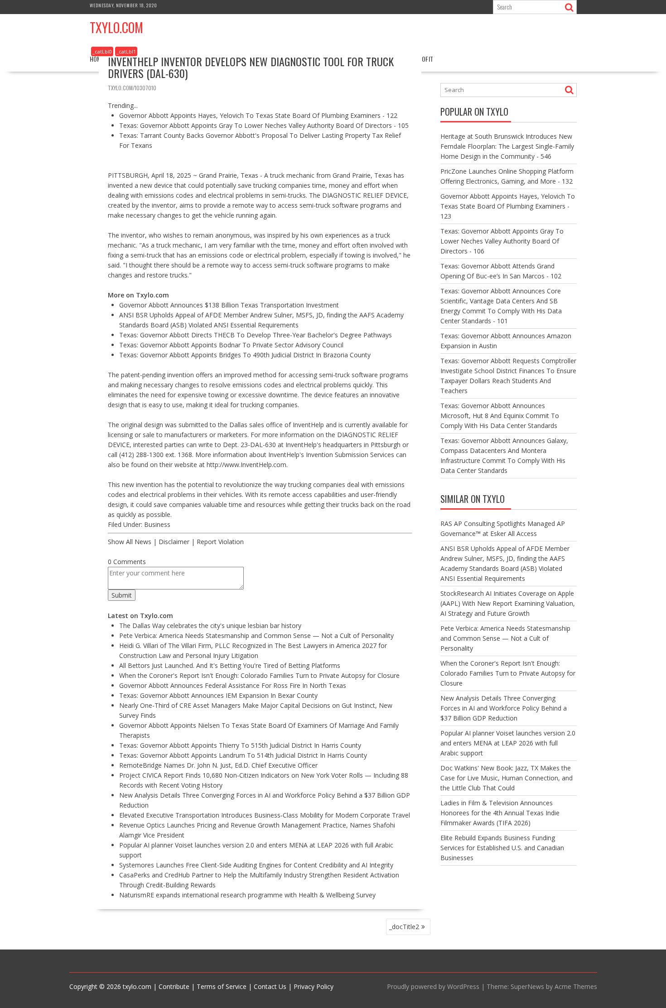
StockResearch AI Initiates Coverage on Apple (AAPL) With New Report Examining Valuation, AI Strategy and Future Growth (507, 603)
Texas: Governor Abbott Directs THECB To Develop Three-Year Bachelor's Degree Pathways (255, 335)
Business (157, 524)
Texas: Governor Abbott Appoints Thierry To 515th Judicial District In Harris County (240, 745)
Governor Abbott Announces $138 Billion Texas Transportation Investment (229, 305)
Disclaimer (174, 541)
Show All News (129, 541)
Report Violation (220, 541)
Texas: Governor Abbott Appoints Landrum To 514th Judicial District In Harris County (243, 755)
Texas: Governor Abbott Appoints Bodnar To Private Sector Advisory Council (231, 345)
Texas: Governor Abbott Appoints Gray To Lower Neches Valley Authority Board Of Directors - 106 (502, 241)
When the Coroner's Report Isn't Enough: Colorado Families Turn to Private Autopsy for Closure (259, 675)
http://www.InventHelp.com (246, 464)
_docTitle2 (404, 926)
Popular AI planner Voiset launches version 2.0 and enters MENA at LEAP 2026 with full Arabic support (507, 743)
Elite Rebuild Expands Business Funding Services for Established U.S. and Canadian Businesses (502, 847)
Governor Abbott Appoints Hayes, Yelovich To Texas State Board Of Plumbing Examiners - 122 (258, 115)
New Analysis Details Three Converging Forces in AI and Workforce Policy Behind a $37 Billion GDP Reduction (503, 708)
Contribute (174, 986)
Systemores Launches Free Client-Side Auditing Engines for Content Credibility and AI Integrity (256, 865)
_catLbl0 (102, 51)
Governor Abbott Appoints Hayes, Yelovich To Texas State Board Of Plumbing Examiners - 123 (507, 206)
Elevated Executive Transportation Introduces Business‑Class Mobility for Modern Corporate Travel (264, 815)
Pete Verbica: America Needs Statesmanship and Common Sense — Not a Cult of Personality (256, 635)
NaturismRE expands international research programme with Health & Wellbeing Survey (247, 895)
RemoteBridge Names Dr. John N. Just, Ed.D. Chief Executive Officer (218, 765)
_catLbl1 (126, 51)
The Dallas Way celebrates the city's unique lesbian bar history (210, 625)
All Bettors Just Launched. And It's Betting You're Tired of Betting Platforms (229, 665)
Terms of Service (221, 986)
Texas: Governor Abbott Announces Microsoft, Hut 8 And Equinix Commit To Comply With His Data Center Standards (499, 415)
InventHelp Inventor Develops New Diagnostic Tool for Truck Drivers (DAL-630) (251, 67)
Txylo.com (116, 27)
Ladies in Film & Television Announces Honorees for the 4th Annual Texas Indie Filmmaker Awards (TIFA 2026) (500, 813)
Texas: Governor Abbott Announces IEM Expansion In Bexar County (218, 695)
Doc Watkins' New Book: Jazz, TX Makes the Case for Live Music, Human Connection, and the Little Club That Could (506, 778)
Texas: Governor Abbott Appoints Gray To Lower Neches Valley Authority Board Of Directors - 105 (264, 125)
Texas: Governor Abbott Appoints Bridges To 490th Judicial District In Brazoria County (245, 355)
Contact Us (270, 986)
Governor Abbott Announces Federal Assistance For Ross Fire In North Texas (232, 685)
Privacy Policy (313, 986)
